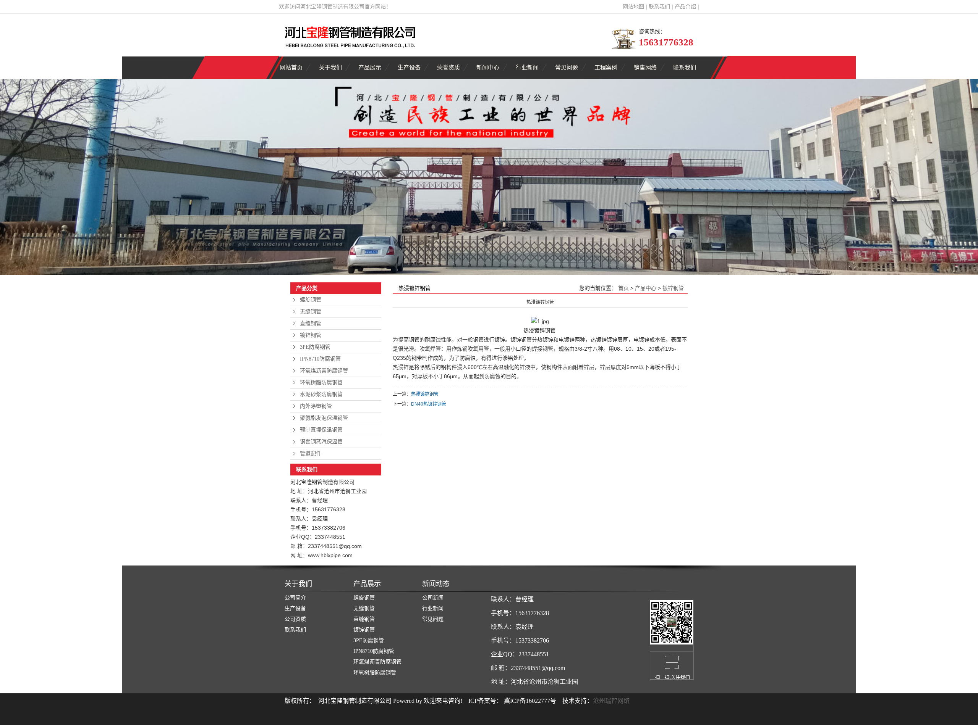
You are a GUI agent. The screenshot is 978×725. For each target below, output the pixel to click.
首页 (623, 288)
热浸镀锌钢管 (425, 394)
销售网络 (645, 67)
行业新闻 (527, 67)
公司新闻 (433, 598)
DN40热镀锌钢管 (428, 404)
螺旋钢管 (310, 300)
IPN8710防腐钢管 (320, 359)
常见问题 (566, 67)
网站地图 (633, 6)
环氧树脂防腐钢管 (321, 382)
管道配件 (310, 453)
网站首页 (291, 67)
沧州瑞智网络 (611, 701)
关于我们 (330, 67)
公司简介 (295, 598)
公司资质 (295, 619)
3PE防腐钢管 (315, 347)
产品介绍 (685, 6)
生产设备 (409, 67)
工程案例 (605, 67)
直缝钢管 (310, 323)
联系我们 (659, 6)
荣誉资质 (448, 67)
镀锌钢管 (310, 335)
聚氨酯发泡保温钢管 (324, 418)
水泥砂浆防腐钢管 (321, 394)
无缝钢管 (310, 311)
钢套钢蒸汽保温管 (321, 442)
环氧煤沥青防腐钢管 (324, 371)
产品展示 (369, 67)
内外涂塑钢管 (316, 406)
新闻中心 (487, 67)
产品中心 (645, 288)
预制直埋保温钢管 (321, 430)
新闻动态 (436, 584)
